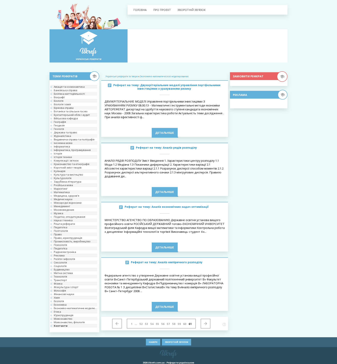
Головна (140, 10)
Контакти (60, 325)
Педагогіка (60, 227)
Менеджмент (62, 206)
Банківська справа (65, 90)
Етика (57, 311)
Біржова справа (64, 108)
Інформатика (62, 146)
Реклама (59, 255)
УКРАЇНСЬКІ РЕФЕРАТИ (88, 59)
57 (168, 324)
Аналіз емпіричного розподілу (180, 262)
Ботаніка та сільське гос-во (71, 111)
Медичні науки (63, 199)
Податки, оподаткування (69, 217)
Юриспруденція (63, 315)
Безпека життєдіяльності (69, 93)
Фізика (58, 283)
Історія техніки (63, 157)
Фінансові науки (64, 294)
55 (157, 324)
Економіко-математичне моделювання (75, 308)
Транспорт (60, 280)
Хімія (57, 297)
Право (58, 234)
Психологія (60, 245)
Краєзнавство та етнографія (71, 164)
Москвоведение (64, 209)
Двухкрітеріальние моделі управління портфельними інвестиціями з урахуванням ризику (179, 86)
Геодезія (59, 125)
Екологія (59, 301)
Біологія (58, 101)
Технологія (60, 276)
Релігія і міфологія (64, 259)
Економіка (60, 304)
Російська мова (63, 185)
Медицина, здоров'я (66, 195)
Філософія (60, 290)
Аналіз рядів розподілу (180, 147)
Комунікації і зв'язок (66, 160)
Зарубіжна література (67, 181)
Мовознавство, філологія (69, 322)
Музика (58, 213)
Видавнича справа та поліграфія (74, 139)
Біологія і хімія (62, 104)
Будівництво (62, 269)
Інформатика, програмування (72, 150)
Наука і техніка (63, 220)
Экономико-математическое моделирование (164, 76)
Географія (60, 122)
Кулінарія (59, 171)
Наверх (153, 342)
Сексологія (60, 262)
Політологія (61, 231)
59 (179, 324)
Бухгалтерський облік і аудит (72, 115)
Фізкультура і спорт (66, 287)
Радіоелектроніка (65, 252)
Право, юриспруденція (68, 238)
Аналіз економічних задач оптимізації (180, 207)
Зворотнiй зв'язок (191, 10)
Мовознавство (63, 318)
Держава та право (65, 132)
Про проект (162, 10)
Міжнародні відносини (68, 202)
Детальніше (164, 133)
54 (151, 324)
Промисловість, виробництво (72, 241)
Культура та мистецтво (68, 174)
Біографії (59, 97)
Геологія (59, 129)
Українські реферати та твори (122, 76)
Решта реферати (64, 224)
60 (184, 324)
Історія (58, 153)
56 (162, 324)
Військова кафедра (66, 118)
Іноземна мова (63, 143)
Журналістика (62, 136)
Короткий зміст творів (68, 167)
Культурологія (62, 178)
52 (141, 324)
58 (173, 324)
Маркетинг (60, 188)
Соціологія (60, 266)
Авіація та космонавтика (69, 86)
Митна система (63, 273)
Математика (62, 192)
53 (146, 324)
